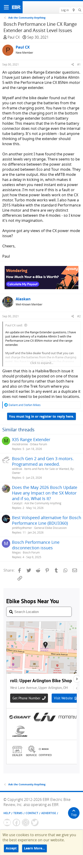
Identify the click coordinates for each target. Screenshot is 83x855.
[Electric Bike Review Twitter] (35, 822)
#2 (79, 316)
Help (6, 813)
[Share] (73, 64)
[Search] (80, 10)
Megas (16, 552)
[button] (6, 7)
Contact (32, 813)
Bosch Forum (31, 552)
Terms (18, 813)
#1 (79, 64)
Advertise (48, 813)
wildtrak (17, 469)
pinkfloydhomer (22, 528)
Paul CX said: (14, 325)
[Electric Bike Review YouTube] (7, 822)
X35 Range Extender (31, 439)
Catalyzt (17, 503)
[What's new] (73, 10)
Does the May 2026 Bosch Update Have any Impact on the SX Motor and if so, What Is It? (44, 493)
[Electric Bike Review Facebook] (16, 822)
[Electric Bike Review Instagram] (25, 822)
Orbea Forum (38, 444)
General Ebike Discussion (50, 528)
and (25, 405)
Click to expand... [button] (41, 363)
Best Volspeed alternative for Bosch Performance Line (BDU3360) (46, 520)
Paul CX (14, 37)
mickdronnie (20, 444)
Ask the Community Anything (42, 503)
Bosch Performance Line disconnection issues (35, 544)
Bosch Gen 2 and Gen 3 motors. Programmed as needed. (43, 461)
